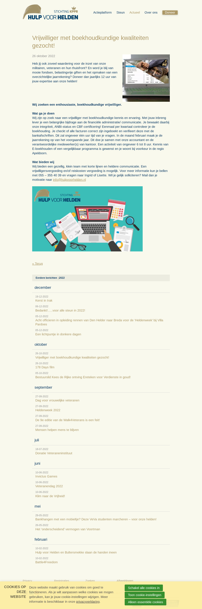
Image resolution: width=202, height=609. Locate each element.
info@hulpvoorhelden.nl (69, 179)
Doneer (170, 12)
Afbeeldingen (125, 580)
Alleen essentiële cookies (145, 602)
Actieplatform (102, 12)
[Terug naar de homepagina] (50, 12)
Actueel (134, 12)
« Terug (37, 263)
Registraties (61, 580)
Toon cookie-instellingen (144, 595)
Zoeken (90, 580)
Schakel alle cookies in (144, 588)
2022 (62, 278)
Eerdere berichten (46, 278)
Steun (120, 12)
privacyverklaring (88, 601)
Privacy (27, 580)
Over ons (151, 12)
